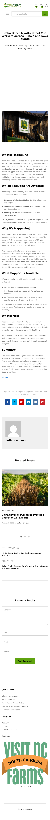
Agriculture (12, 392)
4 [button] (28, 786)
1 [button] (19, 786)
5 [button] (30, 786)
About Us (5, 723)
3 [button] (25, 786)
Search (45, 13)
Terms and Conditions (11, 710)
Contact (5, 726)
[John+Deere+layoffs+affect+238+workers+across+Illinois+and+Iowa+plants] (14, 402)
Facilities (38, 392)
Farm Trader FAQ (9, 699)
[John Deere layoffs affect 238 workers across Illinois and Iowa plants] (7, 402)
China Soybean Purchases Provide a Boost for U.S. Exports (23, 516)
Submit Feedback (9, 730)
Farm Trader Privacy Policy (13, 703)
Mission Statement (9, 696)
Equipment (29, 392)
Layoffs (23, 394)
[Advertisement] (25, 83)
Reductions (31, 394)
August (20, 392)
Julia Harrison (34, 45)
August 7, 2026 (8, 523)
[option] (25, 496)
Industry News (25, 48)
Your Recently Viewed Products (15, 706)
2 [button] (22, 786)
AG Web (5, 377)
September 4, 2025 (14, 45)
